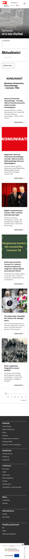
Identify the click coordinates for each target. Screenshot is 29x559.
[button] (22, 544)
